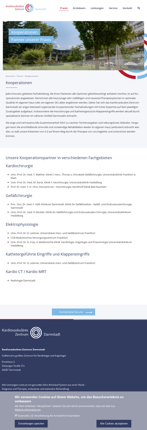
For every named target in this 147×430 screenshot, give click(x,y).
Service (113, 8)
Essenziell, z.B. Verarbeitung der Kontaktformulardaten (49, 415)
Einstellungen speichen (31, 423)
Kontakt (127, 8)
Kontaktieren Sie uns (71, 312)
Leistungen (97, 8)
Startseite (10, 76)
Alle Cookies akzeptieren (114, 423)
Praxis (64, 8)
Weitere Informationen (28, 409)
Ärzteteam (79, 8)
